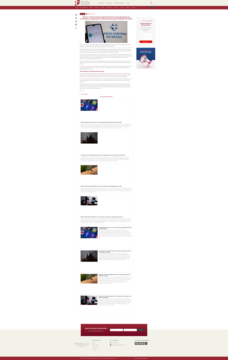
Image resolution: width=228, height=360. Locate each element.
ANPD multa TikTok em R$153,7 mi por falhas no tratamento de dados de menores (102, 217)
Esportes (116, 7)
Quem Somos (101, 2)
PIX (121, 49)
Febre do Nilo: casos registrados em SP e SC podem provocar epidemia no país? (101, 186)
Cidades (127, 7)
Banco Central (91, 66)
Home (77, 7)
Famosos (97, 7)
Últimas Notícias (84, 7)
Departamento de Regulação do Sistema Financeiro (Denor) (107, 73)
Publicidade (109, 2)
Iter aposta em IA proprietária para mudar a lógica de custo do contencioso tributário (103, 155)
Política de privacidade (119, 2)
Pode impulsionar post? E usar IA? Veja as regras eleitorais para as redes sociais (101, 122)
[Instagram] (150, 7)
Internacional (109, 7)
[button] (76, 15)
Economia (133, 7)
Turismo (122, 7)
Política (91, 7)
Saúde (102, 7)
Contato (128, 2)
